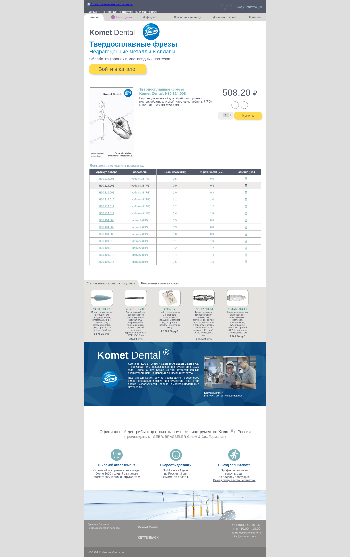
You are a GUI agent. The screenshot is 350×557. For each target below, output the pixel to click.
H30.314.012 (106, 206)
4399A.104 (169, 309)
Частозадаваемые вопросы (104, 527)
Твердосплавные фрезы (133, 44)
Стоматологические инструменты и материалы (123, 12)
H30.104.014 (106, 254)
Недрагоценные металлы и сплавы (132, 51)
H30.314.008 (106, 185)
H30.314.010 (106, 199)
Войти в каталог (117, 69)
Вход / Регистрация (249, 7)
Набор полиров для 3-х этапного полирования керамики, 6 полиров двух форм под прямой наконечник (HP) (169, 320)
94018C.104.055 (101, 309)
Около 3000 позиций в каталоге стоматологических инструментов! (117, 475)
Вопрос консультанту (187, 18)
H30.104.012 (106, 247)
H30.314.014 (106, 213)
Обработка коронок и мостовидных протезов (129, 59)
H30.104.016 (106, 261)
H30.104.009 (106, 234)
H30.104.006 (106, 220)
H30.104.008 (106, 227)
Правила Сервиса (98, 524)
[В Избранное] (116, 298)
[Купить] (116, 304)
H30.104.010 (106, 241)
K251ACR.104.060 (237, 309)
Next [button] (262, 316)
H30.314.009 (106, 192)
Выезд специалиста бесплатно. (234, 480)
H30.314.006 (106, 178)
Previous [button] (88, 316)
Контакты (253, 18)
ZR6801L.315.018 (135, 309)
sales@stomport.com (244, 536)
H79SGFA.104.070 (203, 309)
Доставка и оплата (224, 18)
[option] (107, 312)
